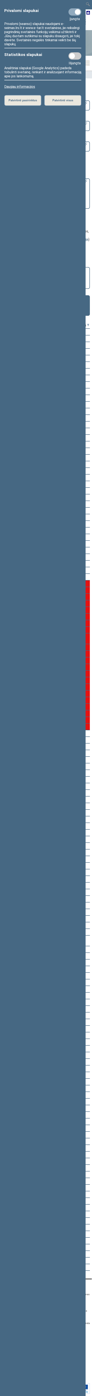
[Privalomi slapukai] (74, 12)
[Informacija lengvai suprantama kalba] (88, 13)
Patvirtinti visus (62, 100)
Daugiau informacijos (19, 87)
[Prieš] (88, 325)
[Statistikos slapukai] (74, 56)
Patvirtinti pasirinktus (23, 100)
